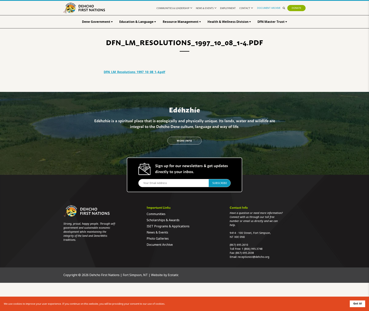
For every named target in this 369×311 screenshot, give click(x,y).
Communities (156, 214)
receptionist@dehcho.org (253, 257)
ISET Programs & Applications (168, 226)
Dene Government (96, 22)
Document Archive (268, 8)
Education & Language (136, 22)
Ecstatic (173, 275)
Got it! (357, 303)
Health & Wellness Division (228, 22)
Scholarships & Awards (163, 220)
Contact (244, 8)
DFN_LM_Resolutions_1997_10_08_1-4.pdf (134, 72)
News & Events (205, 8)
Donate (296, 8)
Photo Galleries (158, 238)
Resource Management (181, 22)
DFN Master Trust (271, 22)
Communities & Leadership (172, 8)
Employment (228, 8)
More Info (184, 141)
